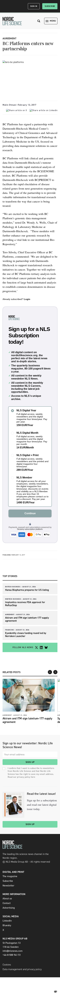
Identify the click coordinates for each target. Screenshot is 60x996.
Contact (7, 903)
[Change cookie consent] (55, 991)
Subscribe (50, 6)
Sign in (33, 6)
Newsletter (8, 885)
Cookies (7, 964)
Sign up (30, 762)
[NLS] (12, 21)
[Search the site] (38, 21)
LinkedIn (7, 920)
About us (7, 898)
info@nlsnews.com (13, 951)
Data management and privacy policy (22, 969)
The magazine (10, 876)
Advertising (9, 907)
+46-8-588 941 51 (12, 955)
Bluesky (7, 925)
